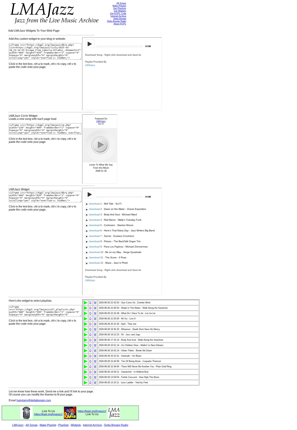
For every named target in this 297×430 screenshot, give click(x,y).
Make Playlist (119, 5)
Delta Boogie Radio (116, 21)
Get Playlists (119, 8)
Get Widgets (120, 11)
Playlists (63, 425)
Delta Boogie (119, 18)
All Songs (121, 3)
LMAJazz (18, 425)
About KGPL (120, 24)
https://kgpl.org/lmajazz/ (48, 414)
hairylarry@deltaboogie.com (33, 400)
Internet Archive (118, 16)
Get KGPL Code (118, 13)
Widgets (76, 425)
